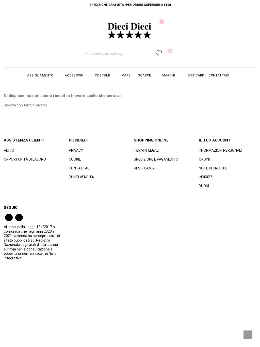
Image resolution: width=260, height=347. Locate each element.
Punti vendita (81, 177)
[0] (167, 53)
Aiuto (9, 150)
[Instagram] (19, 217)
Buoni (204, 186)
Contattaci (79, 168)
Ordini (204, 159)
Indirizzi (206, 177)
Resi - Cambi (144, 168)
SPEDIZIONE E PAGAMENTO (156, 159)
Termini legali (146, 150)
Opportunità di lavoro (25, 159)
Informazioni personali (220, 150)
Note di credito (213, 168)
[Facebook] (9, 217)
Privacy (76, 150)
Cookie (75, 159)
